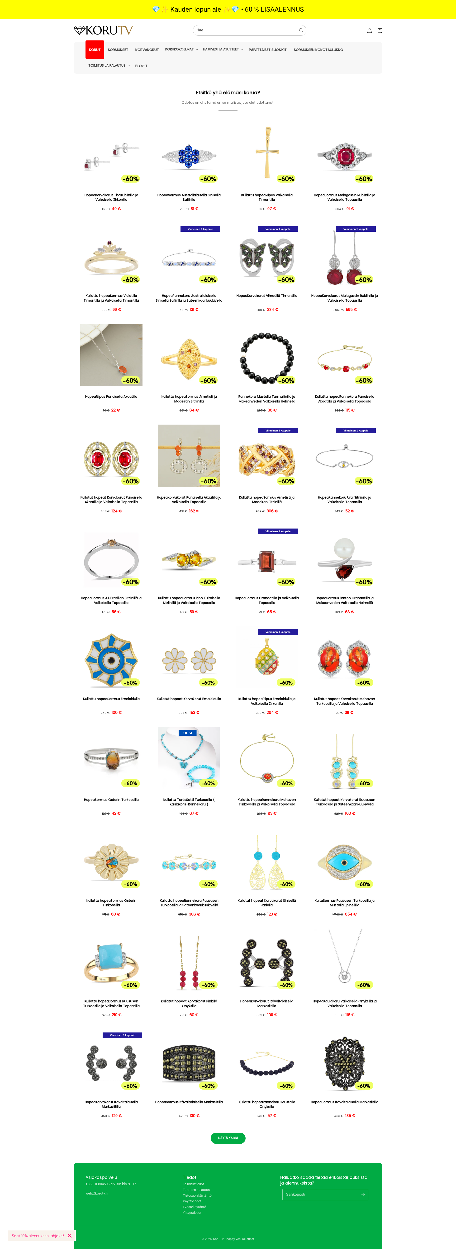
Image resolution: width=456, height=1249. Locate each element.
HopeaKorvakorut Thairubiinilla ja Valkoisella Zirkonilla (111, 197)
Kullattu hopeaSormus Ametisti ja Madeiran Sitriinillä (189, 399)
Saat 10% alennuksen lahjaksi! (38, 1235)
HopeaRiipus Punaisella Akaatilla (111, 396)
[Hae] (301, 30)
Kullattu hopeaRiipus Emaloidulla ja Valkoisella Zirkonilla (266, 701)
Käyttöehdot (192, 1201)
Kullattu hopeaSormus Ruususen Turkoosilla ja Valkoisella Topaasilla (111, 1003)
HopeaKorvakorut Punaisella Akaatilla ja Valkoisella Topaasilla (189, 499)
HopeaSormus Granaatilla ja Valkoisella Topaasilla (267, 600)
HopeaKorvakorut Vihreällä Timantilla (267, 296)
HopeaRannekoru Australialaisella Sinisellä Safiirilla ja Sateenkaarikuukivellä (189, 298)
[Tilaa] (363, 1194)
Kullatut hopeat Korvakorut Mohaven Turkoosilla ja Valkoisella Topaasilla (344, 701)
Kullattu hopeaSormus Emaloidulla (111, 699)
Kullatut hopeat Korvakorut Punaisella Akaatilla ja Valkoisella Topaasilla (111, 499)
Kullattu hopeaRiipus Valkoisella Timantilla (267, 197)
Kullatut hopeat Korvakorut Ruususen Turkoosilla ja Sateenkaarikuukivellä (344, 802)
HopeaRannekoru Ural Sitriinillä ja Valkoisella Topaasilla (344, 499)
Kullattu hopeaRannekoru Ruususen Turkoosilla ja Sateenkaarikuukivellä (189, 903)
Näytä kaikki (228, 1138)
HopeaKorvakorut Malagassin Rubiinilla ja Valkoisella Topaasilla (344, 298)
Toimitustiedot (193, 1184)
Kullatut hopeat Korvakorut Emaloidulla (189, 699)
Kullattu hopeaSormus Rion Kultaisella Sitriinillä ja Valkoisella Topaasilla (189, 600)
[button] (181, 49)
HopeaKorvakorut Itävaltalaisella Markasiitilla (266, 1003)
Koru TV (218, 1239)
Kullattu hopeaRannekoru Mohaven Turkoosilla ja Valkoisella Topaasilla (267, 802)
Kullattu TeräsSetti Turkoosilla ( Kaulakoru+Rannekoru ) (189, 802)
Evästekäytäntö (194, 1207)
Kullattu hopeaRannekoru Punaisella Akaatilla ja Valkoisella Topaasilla (344, 399)
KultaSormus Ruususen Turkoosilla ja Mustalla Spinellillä (345, 903)
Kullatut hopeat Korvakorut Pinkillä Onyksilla (189, 1003)
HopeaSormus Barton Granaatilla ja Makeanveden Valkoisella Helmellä (345, 600)
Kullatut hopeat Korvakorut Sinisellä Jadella (267, 903)
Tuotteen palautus (196, 1190)
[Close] (69, 1236)
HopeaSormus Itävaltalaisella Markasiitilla (189, 1102)
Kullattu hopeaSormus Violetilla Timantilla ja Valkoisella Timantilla (111, 298)
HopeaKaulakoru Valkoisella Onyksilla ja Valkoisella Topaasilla (345, 1003)
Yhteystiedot (192, 1213)
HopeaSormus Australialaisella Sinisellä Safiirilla (189, 197)
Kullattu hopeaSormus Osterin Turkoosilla (111, 903)
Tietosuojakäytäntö (197, 1195)
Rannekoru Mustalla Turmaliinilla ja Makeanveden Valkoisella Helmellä (266, 399)
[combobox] (249, 30)
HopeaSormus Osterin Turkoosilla (111, 800)
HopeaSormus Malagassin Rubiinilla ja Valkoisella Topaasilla (344, 197)
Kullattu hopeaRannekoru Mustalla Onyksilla (267, 1104)
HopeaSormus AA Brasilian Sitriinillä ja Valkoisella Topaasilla (111, 600)
